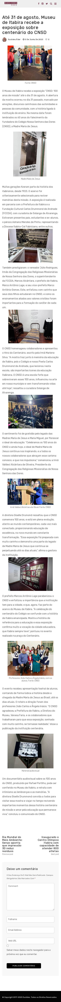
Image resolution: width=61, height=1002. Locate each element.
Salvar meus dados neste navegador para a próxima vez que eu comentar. (28, 952)
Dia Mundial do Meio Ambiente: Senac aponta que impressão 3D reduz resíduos (12, 845)
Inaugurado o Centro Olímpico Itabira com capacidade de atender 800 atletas (48, 845)
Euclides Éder (14, 39)
